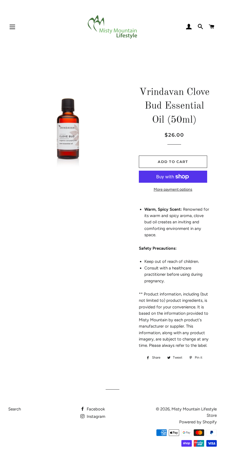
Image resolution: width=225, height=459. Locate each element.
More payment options (173, 189)
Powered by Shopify (198, 421)
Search (14, 409)
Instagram (95, 416)
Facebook (95, 409)
